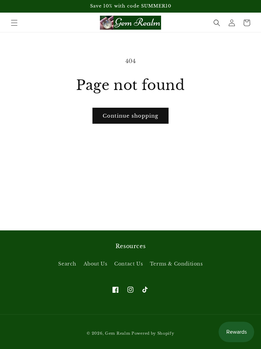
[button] (14, 22)
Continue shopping (130, 115)
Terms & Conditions (176, 264)
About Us (95, 264)
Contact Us (128, 264)
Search (67, 264)
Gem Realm (118, 333)
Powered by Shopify (153, 333)
